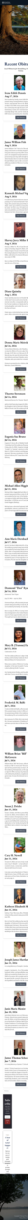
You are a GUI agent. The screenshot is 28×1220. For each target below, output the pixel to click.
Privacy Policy (23, 1218)
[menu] (25, 7)
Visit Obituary (21, 117)
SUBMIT (7, 1121)
